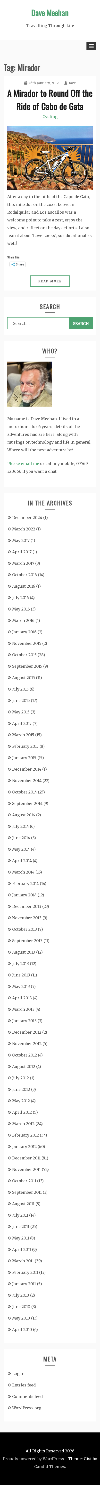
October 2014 (24, 792)
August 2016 (23, 586)
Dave (71, 83)
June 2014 (21, 837)
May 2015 (21, 712)
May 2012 (21, 1100)
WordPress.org (26, 1407)
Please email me (23, 463)
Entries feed (24, 1385)
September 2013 (27, 940)
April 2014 (22, 860)
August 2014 (23, 814)
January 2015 (24, 757)
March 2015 (23, 734)
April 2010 (22, 1329)
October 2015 (24, 654)
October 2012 (24, 1055)
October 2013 (24, 929)
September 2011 (27, 1192)
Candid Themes (49, 1466)
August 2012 (23, 1066)
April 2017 (22, 551)
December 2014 (26, 769)
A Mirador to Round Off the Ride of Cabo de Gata (50, 99)
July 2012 (20, 1077)
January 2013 (24, 1020)
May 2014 (21, 849)
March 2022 (23, 529)
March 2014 (23, 872)
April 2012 (22, 1112)
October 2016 (24, 574)
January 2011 (24, 1283)
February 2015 (25, 746)
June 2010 (21, 1306)
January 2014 (24, 895)
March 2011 (23, 1260)
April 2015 (22, 723)
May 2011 (20, 1238)
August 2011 (23, 1203)
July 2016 (20, 597)
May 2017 (21, 540)
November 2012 (27, 1043)
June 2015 (21, 700)
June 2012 (21, 1089)
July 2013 (20, 963)
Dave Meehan (50, 12)
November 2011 (26, 1169)
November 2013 (27, 917)
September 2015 (27, 666)
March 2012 (23, 1123)
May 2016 (21, 609)
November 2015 (26, 643)
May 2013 (21, 986)
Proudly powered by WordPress (33, 1458)
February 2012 (25, 1135)
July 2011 (20, 1215)
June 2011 (20, 1226)
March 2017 (23, 563)
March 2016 (23, 620)
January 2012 (24, 1146)
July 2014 (20, 826)
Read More (50, 281)
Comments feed (27, 1396)
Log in (18, 1373)
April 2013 (22, 997)
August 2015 (23, 677)
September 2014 (27, 803)
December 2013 (26, 906)
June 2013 (21, 975)
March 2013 (23, 1009)
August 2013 (23, 952)
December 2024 (27, 517)
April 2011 (21, 1249)
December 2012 (26, 1032)
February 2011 (25, 1272)
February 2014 (25, 883)
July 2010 (20, 1295)
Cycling (50, 116)
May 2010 (21, 1318)
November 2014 (27, 780)
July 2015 (20, 689)
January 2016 (24, 631)
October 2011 (24, 1180)
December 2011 (26, 1158)
